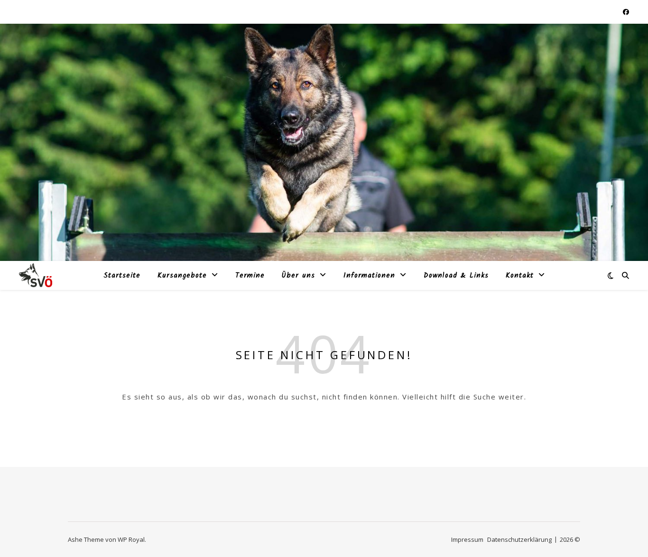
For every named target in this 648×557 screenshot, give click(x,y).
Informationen (369, 275)
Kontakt (520, 275)
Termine (250, 275)
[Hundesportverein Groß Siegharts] (35, 275)
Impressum (467, 539)
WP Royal (131, 539)
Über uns (298, 275)
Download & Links (456, 275)
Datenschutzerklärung (519, 539)
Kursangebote (182, 275)
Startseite (121, 275)
